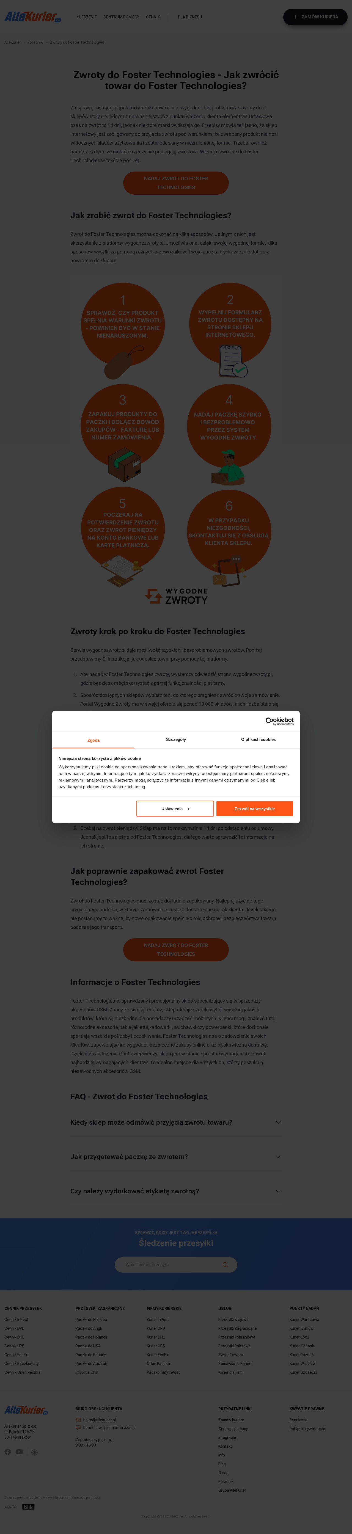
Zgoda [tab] (93, 740)
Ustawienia (172, 808)
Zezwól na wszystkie (255, 808)
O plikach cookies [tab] (258, 739)
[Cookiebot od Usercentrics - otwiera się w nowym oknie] (270, 721)
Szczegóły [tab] (176, 739)
